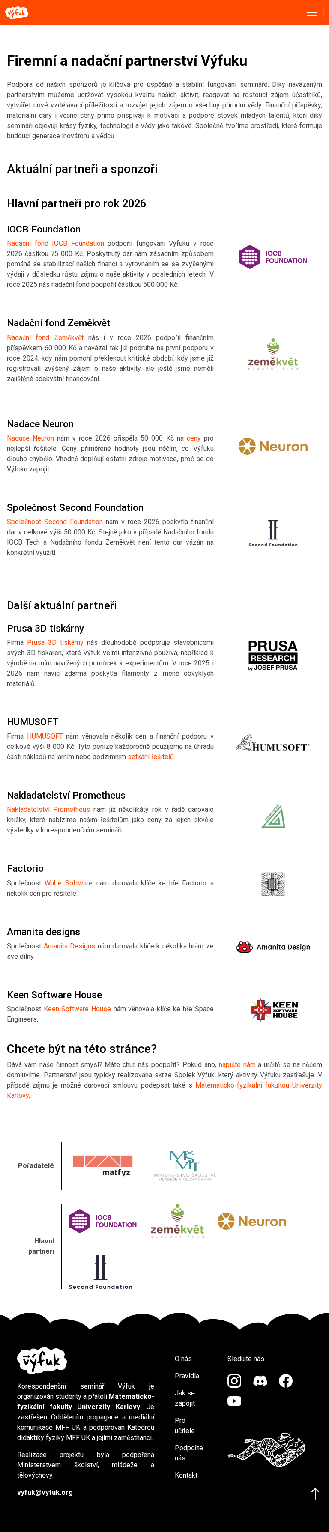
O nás (183, 1359)
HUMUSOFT (45, 736)
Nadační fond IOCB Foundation (55, 243)
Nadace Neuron (30, 438)
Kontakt (186, 1475)
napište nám (237, 1065)
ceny (194, 438)
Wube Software (69, 883)
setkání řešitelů (151, 757)
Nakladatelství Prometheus (48, 809)
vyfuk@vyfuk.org (45, 1492)
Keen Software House (77, 1009)
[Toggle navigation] (312, 12)
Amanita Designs (70, 946)
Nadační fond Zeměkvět (45, 338)
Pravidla (187, 1376)
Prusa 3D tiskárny (55, 642)
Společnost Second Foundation (55, 522)
